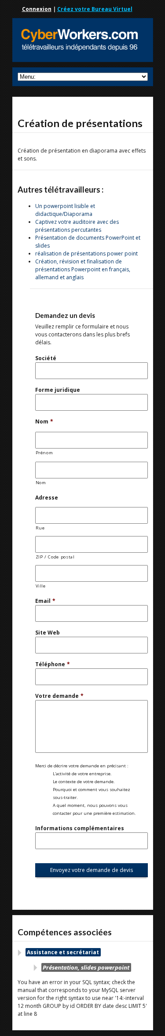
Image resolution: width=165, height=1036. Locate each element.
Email (45, 601)
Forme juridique (57, 390)
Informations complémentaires (79, 828)
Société (45, 358)
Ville (41, 586)
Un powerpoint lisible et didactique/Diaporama (65, 210)
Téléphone (52, 664)
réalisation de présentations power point (86, 253)
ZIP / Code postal (55, 557)
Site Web (47, 632)
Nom (44, 421)
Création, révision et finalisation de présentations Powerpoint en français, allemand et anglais (82, 269)
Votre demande (59, 696)
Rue (40, 528)
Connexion (36, 9)
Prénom (44, 453)
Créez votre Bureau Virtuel (94, 9)
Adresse (46, 497)
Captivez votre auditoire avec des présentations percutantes (77, 225)
